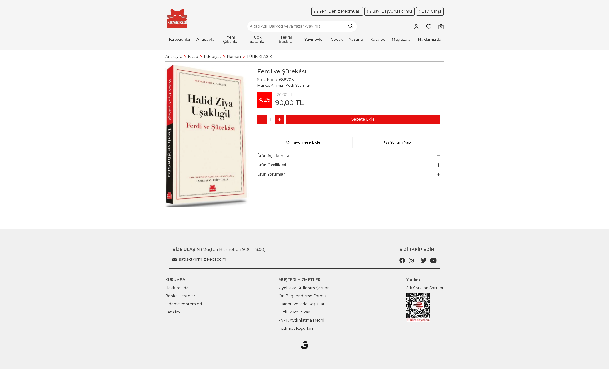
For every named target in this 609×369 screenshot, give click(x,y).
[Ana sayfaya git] (177, 18)
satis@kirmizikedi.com (202, 259)
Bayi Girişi (431, 11)
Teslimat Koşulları (296, 328)
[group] (207, 136)
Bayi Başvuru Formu (392, 11)
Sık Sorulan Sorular (425, 288)
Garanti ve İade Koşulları (302, 304)
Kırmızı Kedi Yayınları (291, 85)
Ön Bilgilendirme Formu (302, 296)
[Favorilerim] (428, 26)
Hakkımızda (176, 288)
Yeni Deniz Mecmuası (340, 11)
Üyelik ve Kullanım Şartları (304, 288)
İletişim (172, 312)
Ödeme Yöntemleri (183, 304)
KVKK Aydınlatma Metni (301, 320)
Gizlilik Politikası (295, 312)
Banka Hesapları (180, 296)
